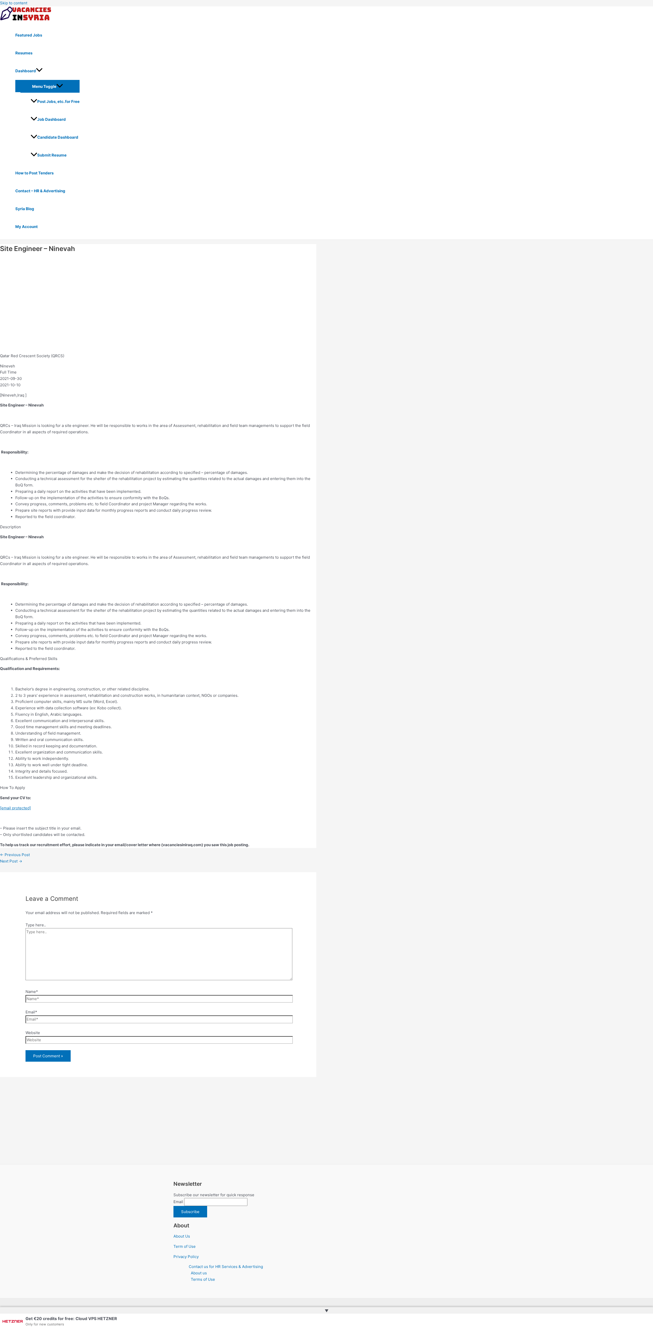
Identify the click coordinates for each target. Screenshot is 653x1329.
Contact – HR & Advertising (40, 190)
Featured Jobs (28, 35)
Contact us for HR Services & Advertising (226, 1266)
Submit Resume (52, 155)
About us (199, 1273)
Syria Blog (24, 208)
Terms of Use (203, 1279)
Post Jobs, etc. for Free (58, 101)
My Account (26, 226)
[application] (39, 71)
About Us (181, 1236)
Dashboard (25, 70)
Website (33, 1032)
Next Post (11, 861)
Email (178, 1201)
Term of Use (184, 1246)
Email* (31, 1012)
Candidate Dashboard (57, 137)
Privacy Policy (186, 1256)
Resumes (23, 53)
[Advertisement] (153, 303)
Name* (32, 991)
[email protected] (15, 808)
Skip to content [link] (13, 3)
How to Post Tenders (34, 173)
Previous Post (15, 854)
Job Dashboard (51, 119)
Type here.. (36, 925)
